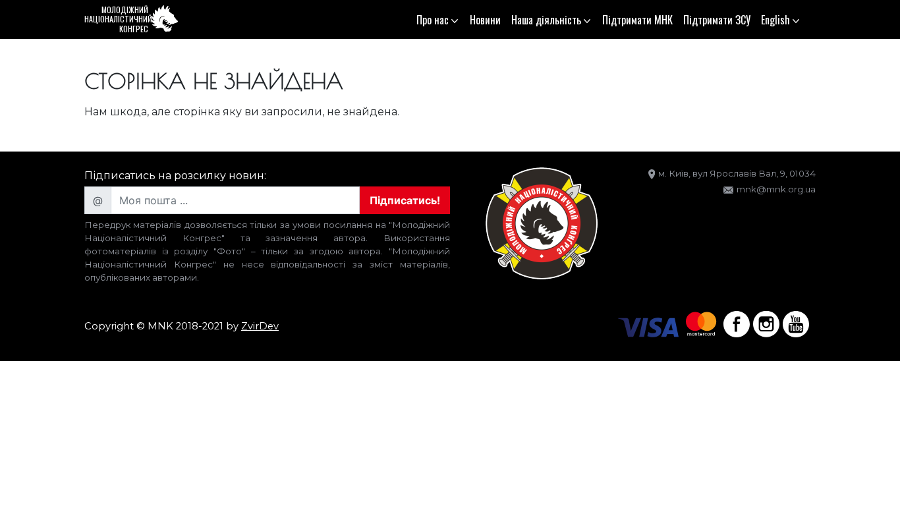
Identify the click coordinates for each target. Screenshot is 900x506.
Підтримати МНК (637, 20)
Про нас (432, 20)
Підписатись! (405, 200)
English (775, 20)
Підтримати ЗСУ (716, 20)
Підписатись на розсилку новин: (175, 175)
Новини (485, 20)
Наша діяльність (546, 20)
